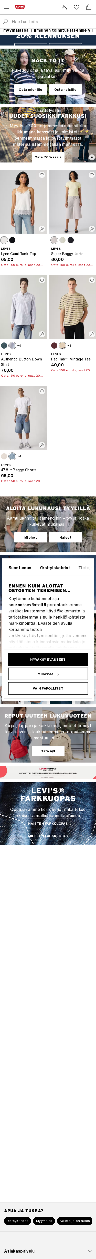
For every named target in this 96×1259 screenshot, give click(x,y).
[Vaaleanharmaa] (54, 240)
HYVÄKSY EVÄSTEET (48, 659)
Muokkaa (45, 673)
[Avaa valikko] (6, 7)
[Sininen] (4, 345)
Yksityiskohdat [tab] (54, 567)
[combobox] (52, 21)
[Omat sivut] (64, 7)
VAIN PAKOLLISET (48, 688)
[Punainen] (54, 345)
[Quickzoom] (42, 229)
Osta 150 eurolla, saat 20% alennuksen (23, 264)
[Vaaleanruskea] (4, 240)
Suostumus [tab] (19, 567)
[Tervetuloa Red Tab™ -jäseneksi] (44, 776)
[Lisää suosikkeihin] (42, 175)
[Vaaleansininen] (62, 240)
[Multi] (62, 345)
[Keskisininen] (12, 456)
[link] (64, 7)
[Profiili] (52, 777)
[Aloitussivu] (21, 7)
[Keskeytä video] (92, 157)
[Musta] (12, 240)
